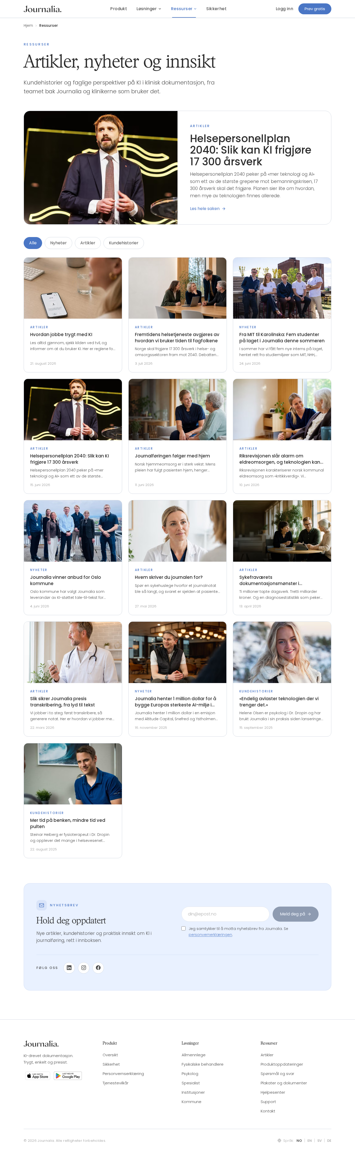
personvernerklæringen (210, 934)
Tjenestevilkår (115, 1083)
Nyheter (58, 243)
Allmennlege (194, 1055)
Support (268, 1101)
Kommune (191, 1101)
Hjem (28, 25)
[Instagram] (83, 967)
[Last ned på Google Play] (68, 1076)
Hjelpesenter (273, 1092)
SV (319, 1140)
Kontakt (268, 1111)
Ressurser (182, 9)
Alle (33, 243)
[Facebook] (98, 967)
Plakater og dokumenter (284, 1083)
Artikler (87, 243)
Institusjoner (193, 1092)
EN (309, 1140)
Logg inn (284, 9)
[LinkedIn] (69, 967)
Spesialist (191, 1083)
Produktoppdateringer (282, 1064)
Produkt (118, 9)
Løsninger (146, 9)
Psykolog (190, 1073)
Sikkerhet (216, 9)
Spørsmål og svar (277, 1073)
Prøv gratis (315, 8)
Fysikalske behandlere (202, 1064)
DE (329, 1140)
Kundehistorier (124, 243)
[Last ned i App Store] (38, 1076)
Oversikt (110, 1055)
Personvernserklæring (123, 1073)
